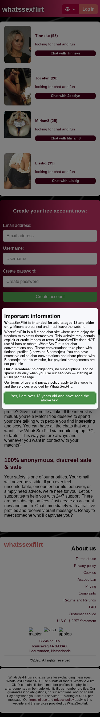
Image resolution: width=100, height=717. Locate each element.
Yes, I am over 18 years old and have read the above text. (50, 398)
